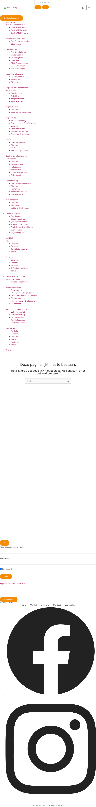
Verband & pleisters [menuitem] (19, 150)
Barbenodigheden (13, 287)
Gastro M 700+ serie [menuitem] (19, 33)
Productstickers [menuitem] (18, 129)
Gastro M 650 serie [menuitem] (19, 30)
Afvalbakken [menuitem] (16, 93)
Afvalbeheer (11, 90)
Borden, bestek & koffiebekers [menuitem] (23, 123)
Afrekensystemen (13, 279)
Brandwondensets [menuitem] (18, 142)
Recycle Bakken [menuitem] (17, 98)
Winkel (33, 605)
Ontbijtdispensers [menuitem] (18, 323)
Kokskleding (11, 159)
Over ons (45, 605)
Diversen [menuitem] (14, 109)
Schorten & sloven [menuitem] (19, 172)
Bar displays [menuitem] (16, 216)
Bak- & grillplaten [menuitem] (18, 52)
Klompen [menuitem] (15, 205)
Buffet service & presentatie (17, 309)
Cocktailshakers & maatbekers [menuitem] (24, 295)
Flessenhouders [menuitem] (17, 298)
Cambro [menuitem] (14, 334)
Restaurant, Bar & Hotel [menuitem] (16, 276)
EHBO (8, 140)
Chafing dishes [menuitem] (17, 317)
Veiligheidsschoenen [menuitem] (20, 208)
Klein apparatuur (13, 49)
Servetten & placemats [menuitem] (20, 134)
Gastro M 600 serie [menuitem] (19, 27)
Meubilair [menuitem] (10, 238)
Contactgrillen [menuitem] (17, 57)
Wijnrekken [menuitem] (16, 304)
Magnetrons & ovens (14, 74)
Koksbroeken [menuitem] (16, 167)
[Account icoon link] (83, 7)
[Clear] (38, 7)
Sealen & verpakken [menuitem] (19, 131)
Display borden (12, 107)
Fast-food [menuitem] (15, 339)
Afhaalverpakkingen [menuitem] (19, 120)
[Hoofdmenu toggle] (89, 7)
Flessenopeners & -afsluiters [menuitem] (23, 301)
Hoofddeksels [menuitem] (17, 164)
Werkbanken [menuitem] (16, 230)
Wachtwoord (5, 558)
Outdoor (9, 257)
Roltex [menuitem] (13, 345)
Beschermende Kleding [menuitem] (21, 183)
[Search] (45, 7)
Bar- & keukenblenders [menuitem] (20, 41)
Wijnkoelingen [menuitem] (17, 232)
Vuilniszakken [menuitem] (17, 101)
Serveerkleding (12, 181)
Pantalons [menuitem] (15, 189)
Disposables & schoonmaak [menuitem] (17, 88)
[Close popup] (4, 543)
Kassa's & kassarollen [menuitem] (20, 282)
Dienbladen (10, 328)
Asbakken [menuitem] (15, 96)
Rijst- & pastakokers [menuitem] (19, 63)
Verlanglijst (70, 605)
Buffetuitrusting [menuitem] (18, 315)
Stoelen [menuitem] (14, 246)
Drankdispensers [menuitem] (18, 320)
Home (23, 605)
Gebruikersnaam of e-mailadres (12, 547)
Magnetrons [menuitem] (16, 79)
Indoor (8, 241)
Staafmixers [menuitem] (16, 44)
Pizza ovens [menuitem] (16, 82)
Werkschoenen (12, 200)
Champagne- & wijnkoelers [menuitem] (22, 293)
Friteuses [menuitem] (15, 60)
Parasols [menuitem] (14, 263)
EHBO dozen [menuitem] (16, 148)
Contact (57, 605)
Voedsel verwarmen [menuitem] (19, 66)
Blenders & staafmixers (15, 38)
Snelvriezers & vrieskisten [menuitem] (22, 227)
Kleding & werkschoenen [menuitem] (16, 156)
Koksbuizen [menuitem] (16, 170)
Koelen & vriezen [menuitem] (13, 213)
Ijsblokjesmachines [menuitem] (19, 221)
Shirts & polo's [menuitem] (17, 175)
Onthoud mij (7, 569)
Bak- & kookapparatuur (15, 25)
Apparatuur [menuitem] (10, 22)
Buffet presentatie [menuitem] (18, 312)
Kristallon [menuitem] (15, 342)
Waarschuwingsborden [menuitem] (21, 112)
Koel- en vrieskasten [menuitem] (19, 224)
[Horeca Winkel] (11, 8)
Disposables (11, 118)
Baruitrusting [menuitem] (16, 290)
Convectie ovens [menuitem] (18, 77)
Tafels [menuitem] (13, 252)
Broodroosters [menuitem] (17, 55)
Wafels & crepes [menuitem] (18, 68)
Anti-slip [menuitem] (14, 331)
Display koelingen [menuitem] (18, 219)
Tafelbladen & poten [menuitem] (19, 249)
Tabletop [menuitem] (9, 350)
